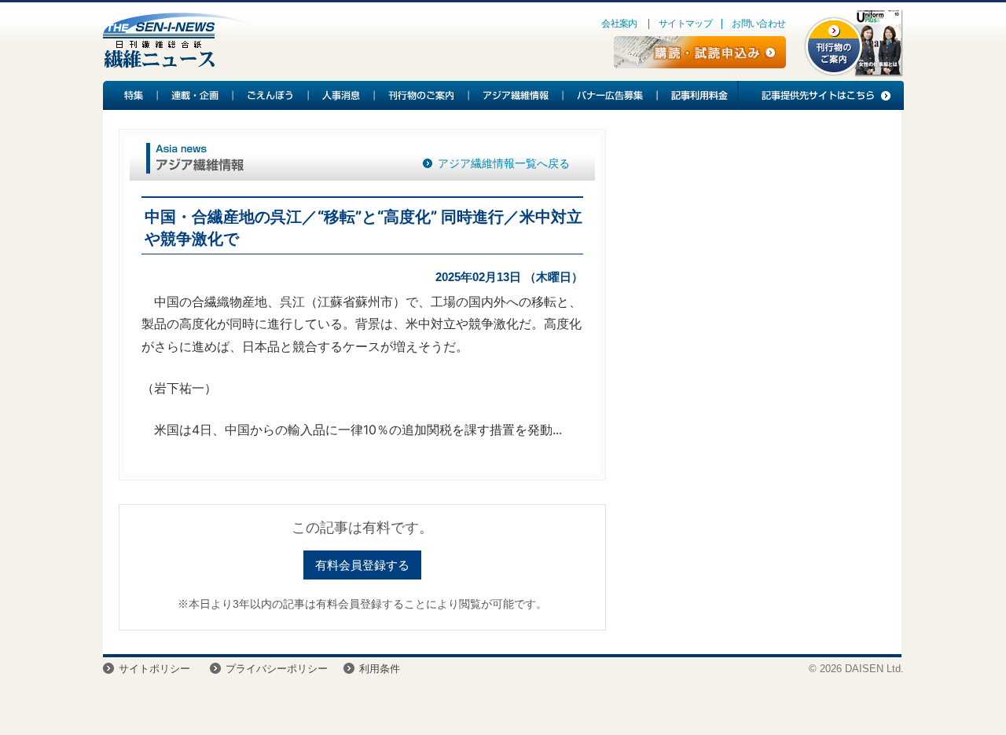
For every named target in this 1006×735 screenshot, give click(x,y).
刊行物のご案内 (422, 95)
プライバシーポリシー (277, 669)
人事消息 (342, 95)
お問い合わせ (758, 23)
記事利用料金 (697, 95)
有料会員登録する (362, 565)
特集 (130, 95)
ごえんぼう (271, 95)
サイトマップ (685, 23)
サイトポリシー (154, 669)
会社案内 (619, 23)
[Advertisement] (754, 256)
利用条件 (379, 669)
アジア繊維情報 (516, 95)
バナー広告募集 (611, 95)
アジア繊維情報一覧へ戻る (504, 163)
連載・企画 (195, 95)
